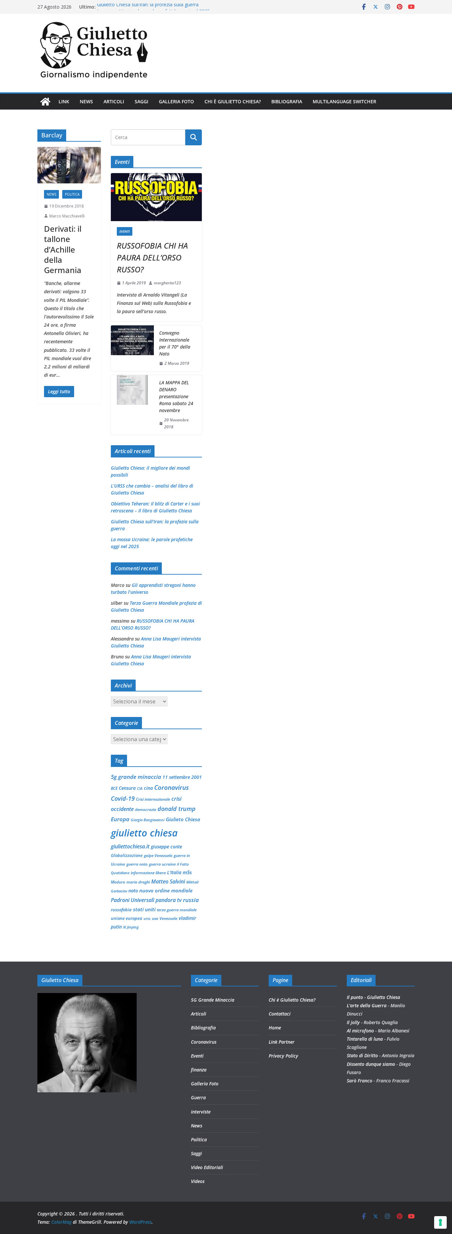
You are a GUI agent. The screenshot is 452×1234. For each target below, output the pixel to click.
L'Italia (174, 872)
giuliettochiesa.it (130, 846)
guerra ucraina (162, 864)
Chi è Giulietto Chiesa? (232, 101)
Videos (197, 1181)
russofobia (121, 910)
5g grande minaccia (136, 777)
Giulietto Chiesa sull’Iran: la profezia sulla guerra (148, 7)
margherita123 (167, 283)
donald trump (177, 809)
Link (64, 101)
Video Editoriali (207, 1167)
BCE (114, 788)
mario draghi (138, 882)
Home (275, 1027)
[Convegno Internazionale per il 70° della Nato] (132, 348)
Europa (120, 819)
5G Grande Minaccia (212, 1000)
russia (191, 900)
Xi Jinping (131, 927)
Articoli (114, 101)
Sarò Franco (359, 1080)
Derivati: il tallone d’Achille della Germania (62, 249)
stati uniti (144, 909)
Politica (72, 194)
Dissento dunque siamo (371, 1064)
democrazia (145, 809)
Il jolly (353, 1022)
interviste (200, 1112)
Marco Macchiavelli (67, 216)
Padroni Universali (132, 900)
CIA (140, 788)
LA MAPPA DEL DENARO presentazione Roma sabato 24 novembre (176, 396)
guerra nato (137, 864)
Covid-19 (123, 798)
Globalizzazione (127, 855)
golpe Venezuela (158, 855)
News (86, 101)
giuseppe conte (166, 846)
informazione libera (148, 873)
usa (155, 918)
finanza (198, 1070)
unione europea (126, 918)
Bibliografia (286, 101)
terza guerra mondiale (177, 910)
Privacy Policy (283, 1056)
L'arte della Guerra (366, 1005)
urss (147, 918)
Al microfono (360, 1030)
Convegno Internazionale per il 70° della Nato (174, 343)
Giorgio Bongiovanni (147, 820)
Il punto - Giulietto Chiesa (373, 997)
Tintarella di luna (365, 1039)
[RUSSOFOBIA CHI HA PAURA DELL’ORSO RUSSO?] (156, 197)
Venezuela (168, 918)
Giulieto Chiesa (183, 819)
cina (148, 788)
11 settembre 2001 (182, 777)
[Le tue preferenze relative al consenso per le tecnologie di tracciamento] (440, 1222)
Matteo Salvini (168, 881)
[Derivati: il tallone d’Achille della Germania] (69, 165)
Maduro (118, 882)
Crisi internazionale (153, 799)
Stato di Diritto (362, 1055)
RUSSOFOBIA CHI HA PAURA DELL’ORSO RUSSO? (152, 257)
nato (133, 890)
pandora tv (169, 900)
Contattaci (280, 1014)
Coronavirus (171, 787)
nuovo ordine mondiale (166, 890)
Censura (127, 788)
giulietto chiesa (144, 832)
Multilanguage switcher (344, 101)
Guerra (198, 1097)
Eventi (124, 231)
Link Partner (281, 1042)
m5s (187, 872)
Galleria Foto (176, 101)
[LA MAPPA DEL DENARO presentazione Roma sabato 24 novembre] (132, 405)
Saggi (141, 101)
